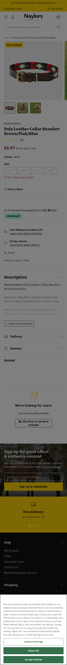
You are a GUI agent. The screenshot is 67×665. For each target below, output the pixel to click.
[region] (33, 629)
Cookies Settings (33, 641)
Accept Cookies (33, 659)
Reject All (33, 650)
